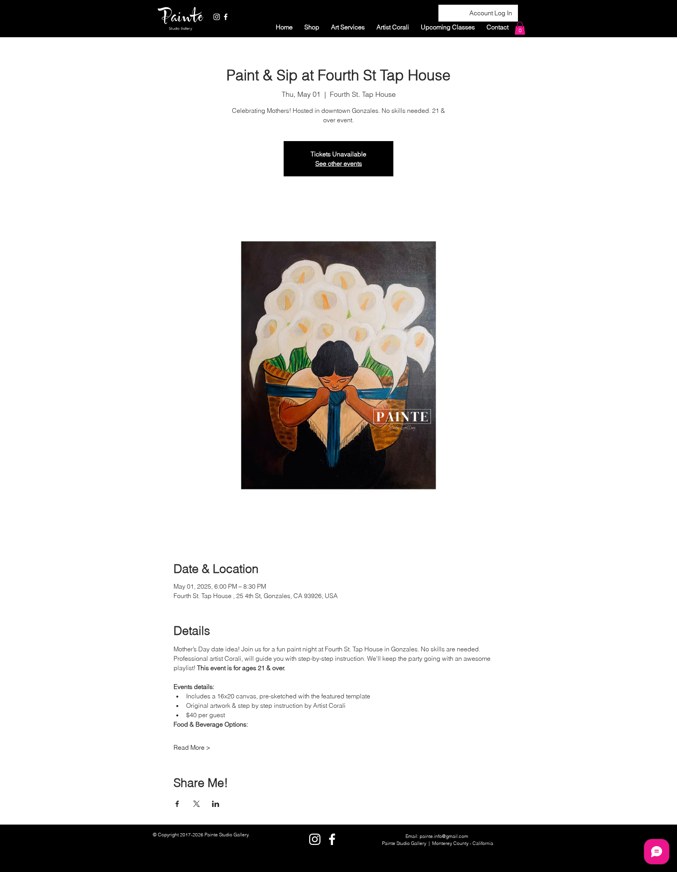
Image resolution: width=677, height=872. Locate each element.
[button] (348, 27)
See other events (338, 163)
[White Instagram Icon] (216, 17)
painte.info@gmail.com (444, 836)
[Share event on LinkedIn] (215, 804)
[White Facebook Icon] (225, 17)
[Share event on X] (196, 804)
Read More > (192, 747)
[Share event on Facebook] (177, 804)
